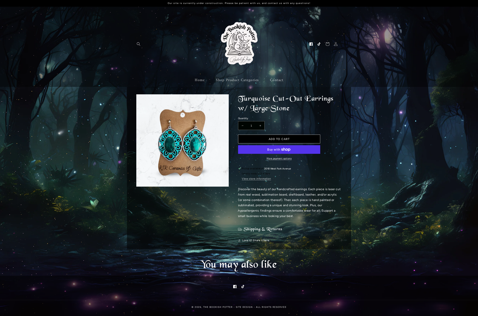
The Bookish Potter (218, 307)
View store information (256, 178)
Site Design (244, 307)
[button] (138, 44)
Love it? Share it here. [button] (256, 240)
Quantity (243, 118)
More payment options (279, 158)
